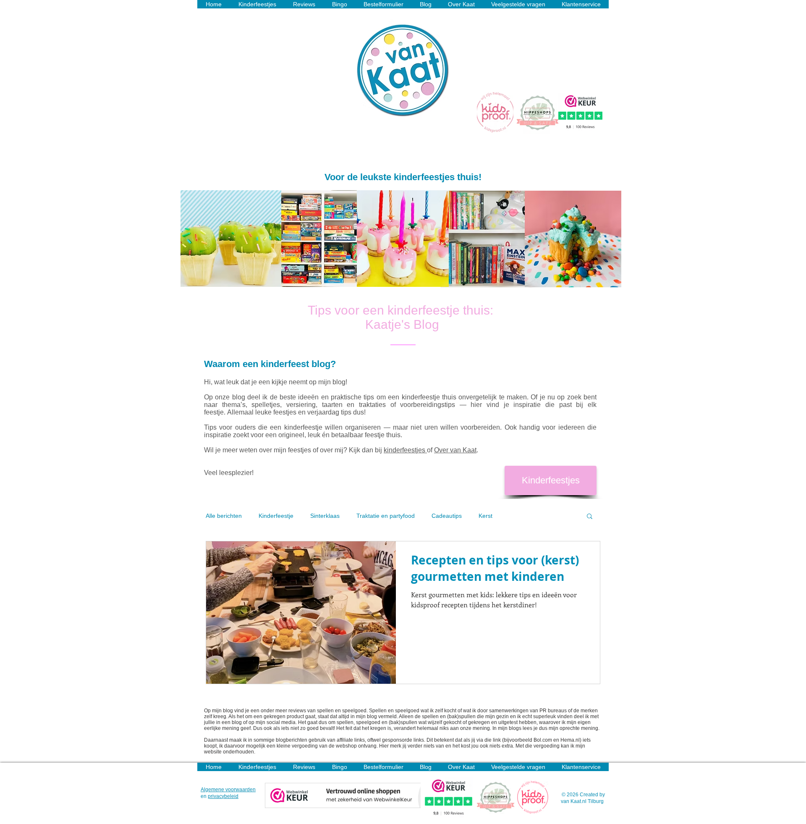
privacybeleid (223, 796)
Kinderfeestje (276, 515)
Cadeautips (447, 515)
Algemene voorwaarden (228, 790)
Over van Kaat (455, 450)
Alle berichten (224, 515)
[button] (590, 516)
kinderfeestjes (405, 450)
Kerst (485, 515)
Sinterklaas (325, 515)
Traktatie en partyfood (385, 515)
